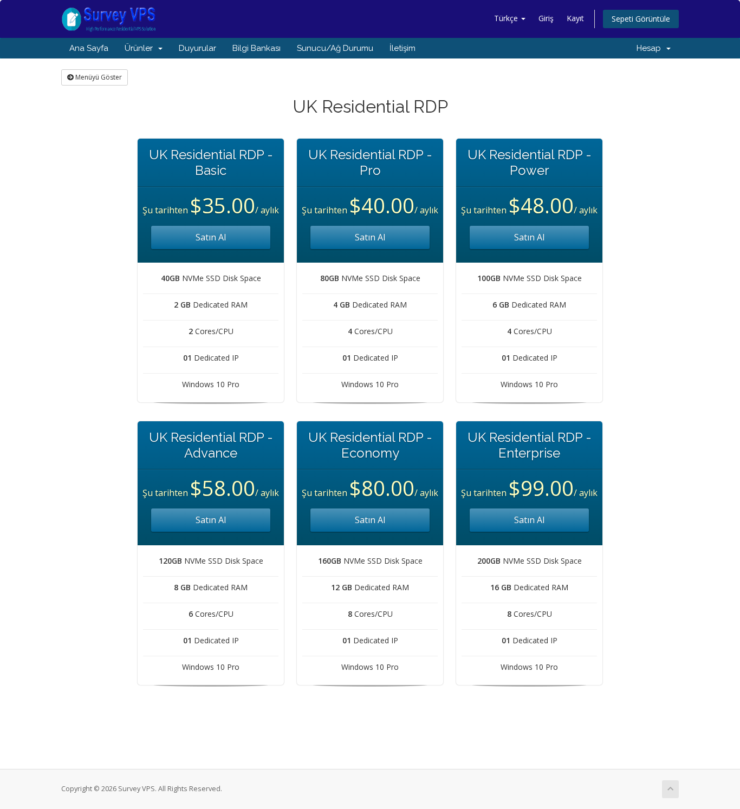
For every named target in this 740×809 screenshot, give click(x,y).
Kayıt (575, 18)
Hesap (651, 48)
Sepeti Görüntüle (641, 19)
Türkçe (507, 18)
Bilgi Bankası (256, 48)
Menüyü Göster (98, 77)
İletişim (403, 48)
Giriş (546, 18)
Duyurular (197, 48)
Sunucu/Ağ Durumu (335, 48)
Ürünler (141, 48)
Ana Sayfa (88, 48)
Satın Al (211, 237)
